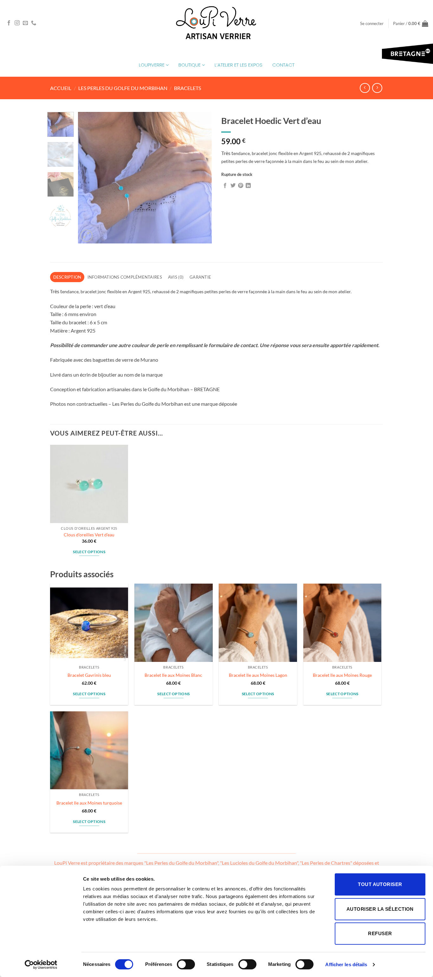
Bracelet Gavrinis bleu (89, 675)
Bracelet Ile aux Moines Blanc (173, 675)
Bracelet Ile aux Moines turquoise (89, 803)
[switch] (186, 964)
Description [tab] (67, 277)
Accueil (60, 88)
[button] (372, 23)
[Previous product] (377, 88)
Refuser (380, 933)
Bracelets (187, 88)
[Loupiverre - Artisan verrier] (216, 23)
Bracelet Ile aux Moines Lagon (258, 675)
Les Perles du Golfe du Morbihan (122, 88)
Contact (283, 64)
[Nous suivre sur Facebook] (8, 23)
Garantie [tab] (200, 277)
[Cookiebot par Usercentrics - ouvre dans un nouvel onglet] (41, 964)
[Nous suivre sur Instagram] (17, 23)
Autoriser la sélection (380, 909)
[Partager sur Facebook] (225, 186)
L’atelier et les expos (238, 64)
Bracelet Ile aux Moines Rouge (342, 675)
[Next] (201, 178)
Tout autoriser (380, 884)
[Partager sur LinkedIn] (248, 186)
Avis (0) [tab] (176, 277)
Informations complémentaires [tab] (124, 277)
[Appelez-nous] (33, 23)
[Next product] (365, 88)
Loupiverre (152, 64)
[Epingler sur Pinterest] (240, 186)
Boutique (190, 64)
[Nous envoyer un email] (25, 23)
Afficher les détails (346, 964)
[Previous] (88, 178)
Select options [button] (89, 552)
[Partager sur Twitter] (233, 186)
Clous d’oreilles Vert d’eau (89, 534)
